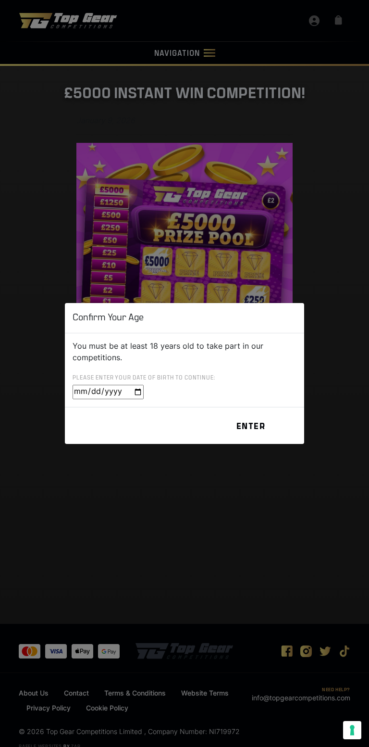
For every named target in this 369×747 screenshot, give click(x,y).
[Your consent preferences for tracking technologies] (352, 730)
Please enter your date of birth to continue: (144, 378)
